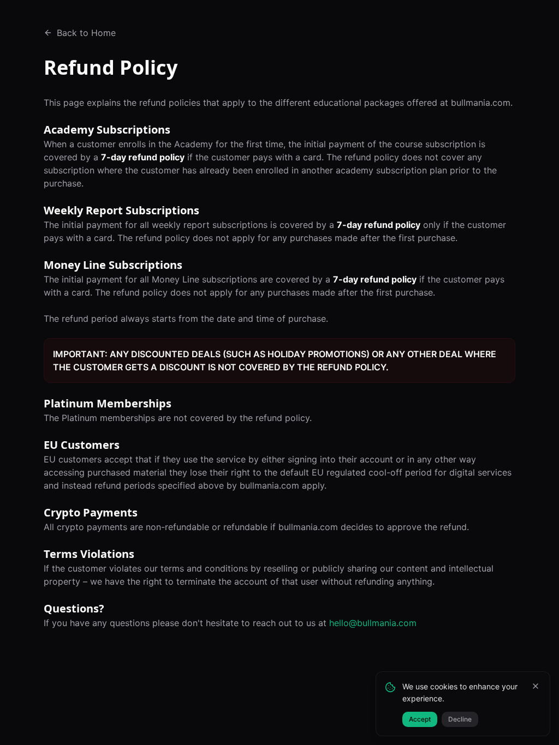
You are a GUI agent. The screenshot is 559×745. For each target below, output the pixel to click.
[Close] (535, 686)
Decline (460, 719)
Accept (420, 719)
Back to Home (86, 32)
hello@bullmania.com (373, 622)
